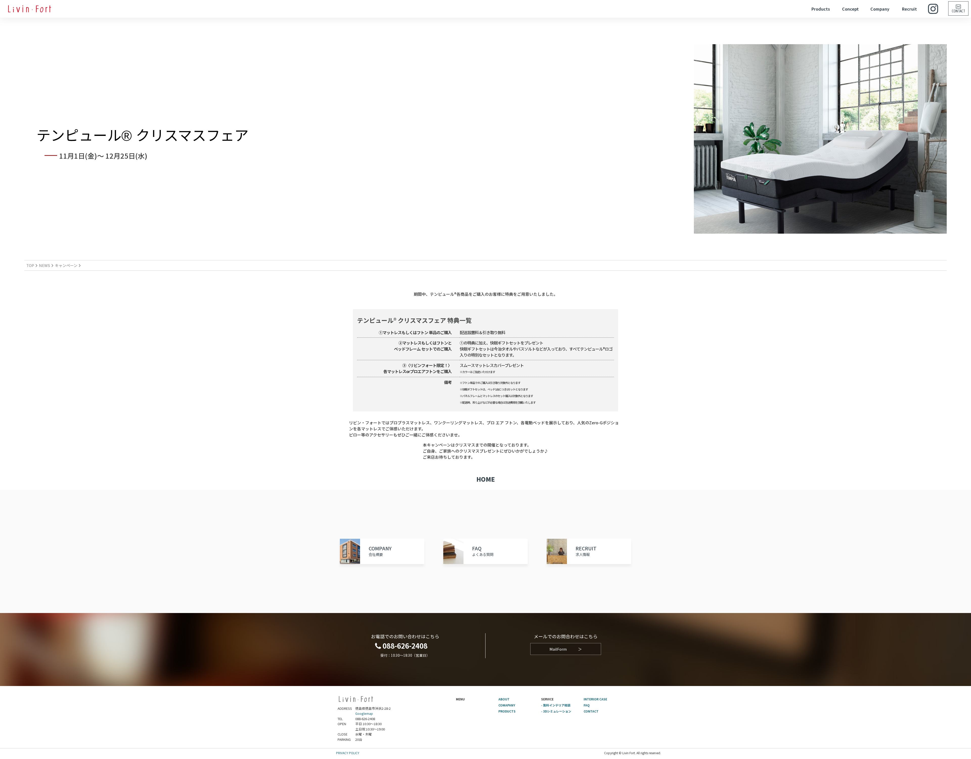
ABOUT (504, 699)
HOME (485, 479)
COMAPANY (506, 705)
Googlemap (364, 713)
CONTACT (591, 711)
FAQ (587, 705)
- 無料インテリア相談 (555, 705)
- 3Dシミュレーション (556, 711)
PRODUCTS (507, 711)
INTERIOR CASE (595, 699)
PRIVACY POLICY (347, 753)
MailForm (565, 649)
